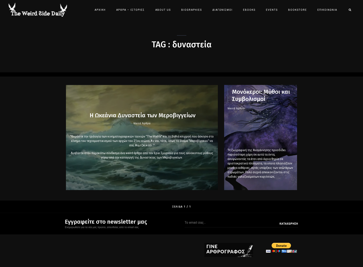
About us (163, 9)
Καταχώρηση (289, 223)
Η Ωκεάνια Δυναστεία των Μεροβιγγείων (142, 115)
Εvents (272, 9)
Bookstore (297, 9)
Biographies (191, 9)
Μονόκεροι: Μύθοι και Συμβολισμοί (261, 95)
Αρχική (100, 9)
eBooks (249, 9)
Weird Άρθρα (142, 123)
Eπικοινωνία (327, 9)
